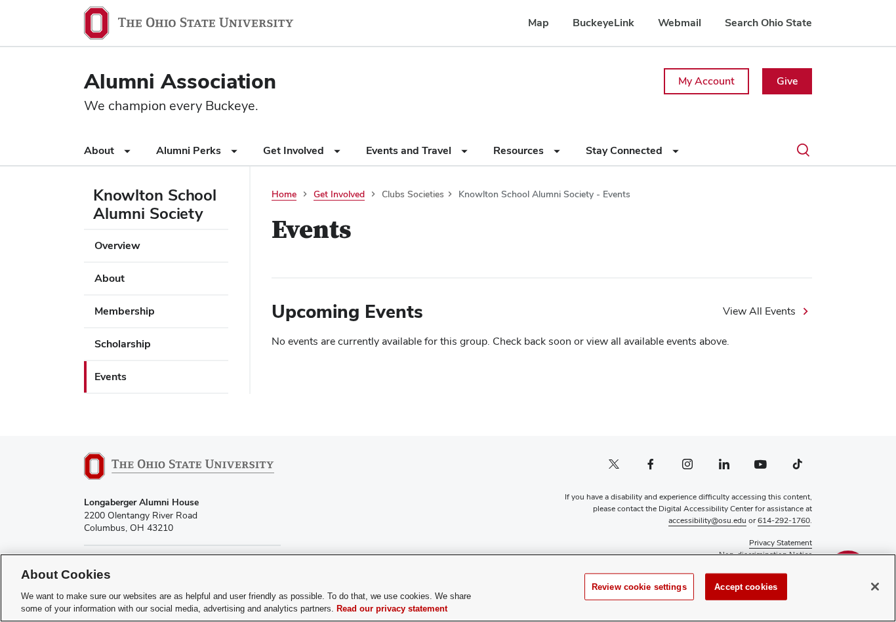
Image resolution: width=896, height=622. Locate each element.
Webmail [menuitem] (679, 22)
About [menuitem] (100, 150)
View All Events (759, 311)
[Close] (875, 586)
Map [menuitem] (538, 22)
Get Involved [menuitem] (295, 150)
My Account (706, 81)
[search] (803, 151)
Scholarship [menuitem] (122, 344)
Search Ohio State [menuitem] (768, 22)
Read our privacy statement (391, 608)
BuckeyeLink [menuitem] (603, 22)
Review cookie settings (639, 587)
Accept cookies (745, 587)
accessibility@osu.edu (707, 520)
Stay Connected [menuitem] (625, 150)
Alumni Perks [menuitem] (190, 150)
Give (787, 81)
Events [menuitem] (110, 376)
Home (284, 194)
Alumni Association (180, 81)
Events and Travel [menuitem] (410, 150)
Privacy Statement (780, 542)
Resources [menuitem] (519, 150)
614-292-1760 (784, 520)
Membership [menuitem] (124, 311)
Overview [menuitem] (117, 245)
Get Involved (339, 194)
